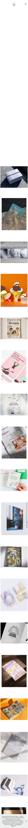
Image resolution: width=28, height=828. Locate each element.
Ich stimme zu (18, 824)
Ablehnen (13, 825)
